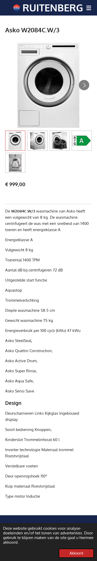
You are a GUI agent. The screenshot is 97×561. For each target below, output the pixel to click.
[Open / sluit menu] (88, 8)
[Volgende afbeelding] (84, 85)
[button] (15, 141)
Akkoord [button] (76, 553)
